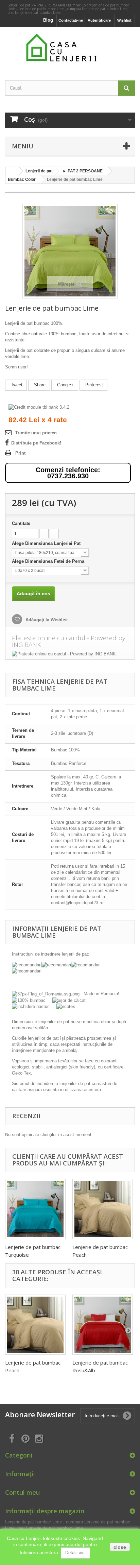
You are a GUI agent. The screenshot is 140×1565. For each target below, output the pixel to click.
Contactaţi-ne (70, 20)
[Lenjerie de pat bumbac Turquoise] (35, 1209)
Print (20, 453)
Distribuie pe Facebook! (36, 443)
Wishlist (124, 20)
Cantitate (21, 523)
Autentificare (99, 20)
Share (39, 384)
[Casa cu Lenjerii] (70, 48)
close (119, 1547)
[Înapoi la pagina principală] (12, 171)
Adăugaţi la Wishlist (46, 619)
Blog (48, 20)
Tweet (16, 384)
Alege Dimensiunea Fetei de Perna (49, 561)
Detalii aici (75, 1552)
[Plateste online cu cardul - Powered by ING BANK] (70, 654)
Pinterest (93, 384)
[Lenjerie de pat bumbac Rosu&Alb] (102, 1325)
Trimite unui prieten (36, 432)
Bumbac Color (79, 5)
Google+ (65, 384)
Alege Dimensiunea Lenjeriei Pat (47, 543)
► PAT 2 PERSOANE (49, 5)
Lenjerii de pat (19, 5)
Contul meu (22, 1492)
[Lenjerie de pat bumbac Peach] (102, 1209)
